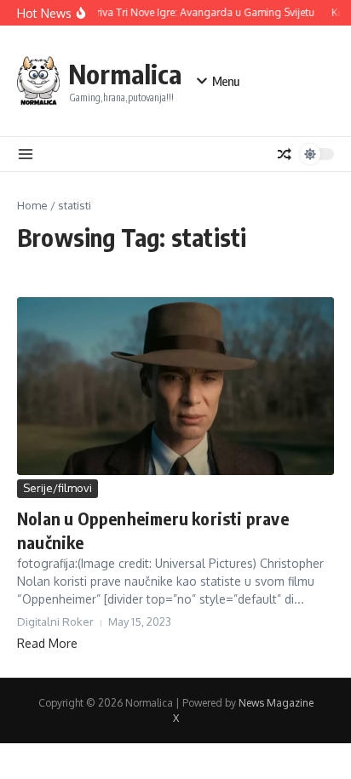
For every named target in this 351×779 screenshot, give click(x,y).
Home (32, 205)
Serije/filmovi (57, 488)
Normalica (124, 73)
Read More (47, 643)
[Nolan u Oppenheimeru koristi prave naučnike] (175, 386)
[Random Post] (284, 154)
